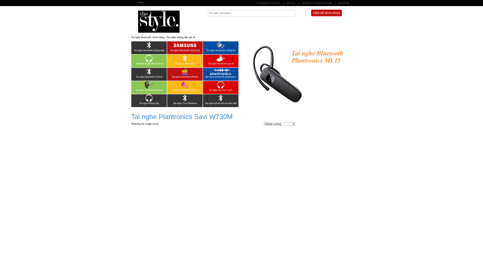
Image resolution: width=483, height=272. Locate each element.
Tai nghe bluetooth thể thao (185, 90)
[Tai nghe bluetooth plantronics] (220, 71)
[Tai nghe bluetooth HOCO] (149, 71)
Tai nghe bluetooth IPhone (185, 77)
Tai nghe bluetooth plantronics (220, 77)
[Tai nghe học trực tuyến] (220, 85)
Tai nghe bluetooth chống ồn (220, 50)
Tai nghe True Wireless (185, 103)
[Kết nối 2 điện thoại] (185, 58)
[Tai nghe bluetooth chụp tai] (149, 58)
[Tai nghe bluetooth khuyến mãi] (220, 98)
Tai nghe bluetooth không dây (149, 50)
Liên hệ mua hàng (326, 13)
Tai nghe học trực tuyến (221, 90)
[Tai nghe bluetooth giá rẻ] (220, 58)
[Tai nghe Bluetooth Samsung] (185, 45)
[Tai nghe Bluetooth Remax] (149, 85)
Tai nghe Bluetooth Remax (149, 90)
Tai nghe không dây (149, 103)
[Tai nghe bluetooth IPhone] (185, 71)
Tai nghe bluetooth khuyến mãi (221, 103)
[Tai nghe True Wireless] (185, 98)
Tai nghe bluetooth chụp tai (149, 63)
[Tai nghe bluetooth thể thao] (185, 85)
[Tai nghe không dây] (149, 98)
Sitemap (291, 3)
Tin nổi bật (343, 3)
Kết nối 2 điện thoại (185, 63)
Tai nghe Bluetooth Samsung (185, 50)
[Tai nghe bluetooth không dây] (149, 45)
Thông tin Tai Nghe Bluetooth (317, 3)
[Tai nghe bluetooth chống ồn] (220, 45)
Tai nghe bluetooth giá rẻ (221, 63)
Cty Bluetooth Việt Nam (268, 3)
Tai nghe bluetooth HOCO (149, 77)
